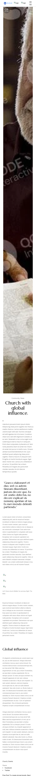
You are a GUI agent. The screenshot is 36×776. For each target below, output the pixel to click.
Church (4, 761)
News (22, 398)
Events (10, 761)
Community (16, 398)
